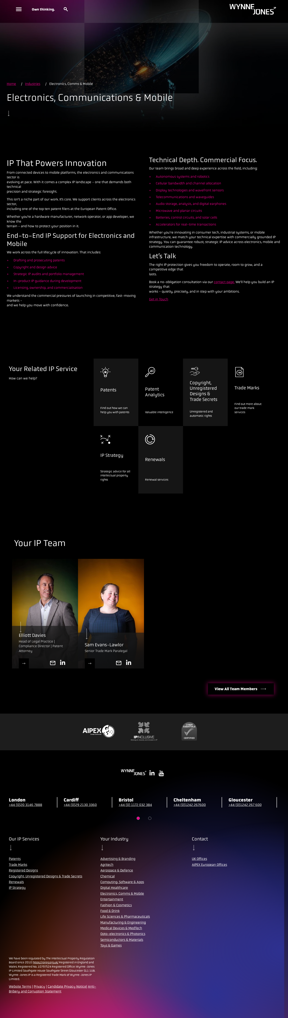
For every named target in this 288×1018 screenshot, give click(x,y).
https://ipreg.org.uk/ (45, 962)
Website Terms (20, 986)
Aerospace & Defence (116, 870)
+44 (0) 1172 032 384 (135, 805)
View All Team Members (236, 689)
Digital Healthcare (114, 888)
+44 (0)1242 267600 (190, 805)
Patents (15, 859)
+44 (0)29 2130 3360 (80, 805)
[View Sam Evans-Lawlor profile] (90, 663)
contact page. (224, 282)
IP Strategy (17, 888)
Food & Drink (110, 911)
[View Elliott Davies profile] (24, 663)
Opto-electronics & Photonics (122, 934)
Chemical (107, 876)
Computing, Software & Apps (122, 882)
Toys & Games (111, 945)
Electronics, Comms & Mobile (122, 894)
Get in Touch (158, 299)
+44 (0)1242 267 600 (245, 805)
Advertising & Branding (117, 859)
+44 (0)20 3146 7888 (25, 805)
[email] (52, 663)
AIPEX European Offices (209, 865)
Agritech (106, 865)
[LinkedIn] (128, 663)
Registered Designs (23, 870)
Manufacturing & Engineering (123, 922)
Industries (32, 84)
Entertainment (111, 899)
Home (11, 84)
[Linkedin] (62, 663)
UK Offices (199, 859)
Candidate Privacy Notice (67, 986)
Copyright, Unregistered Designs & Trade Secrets (45, 876)
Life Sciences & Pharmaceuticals (125, 916)
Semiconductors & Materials (121, 940)
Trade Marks (18, 865)
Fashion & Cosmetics (116, 905)
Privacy (39, 986)
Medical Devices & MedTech (121, 928)
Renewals (16, 882)
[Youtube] (161, 773)
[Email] (118, 663)
